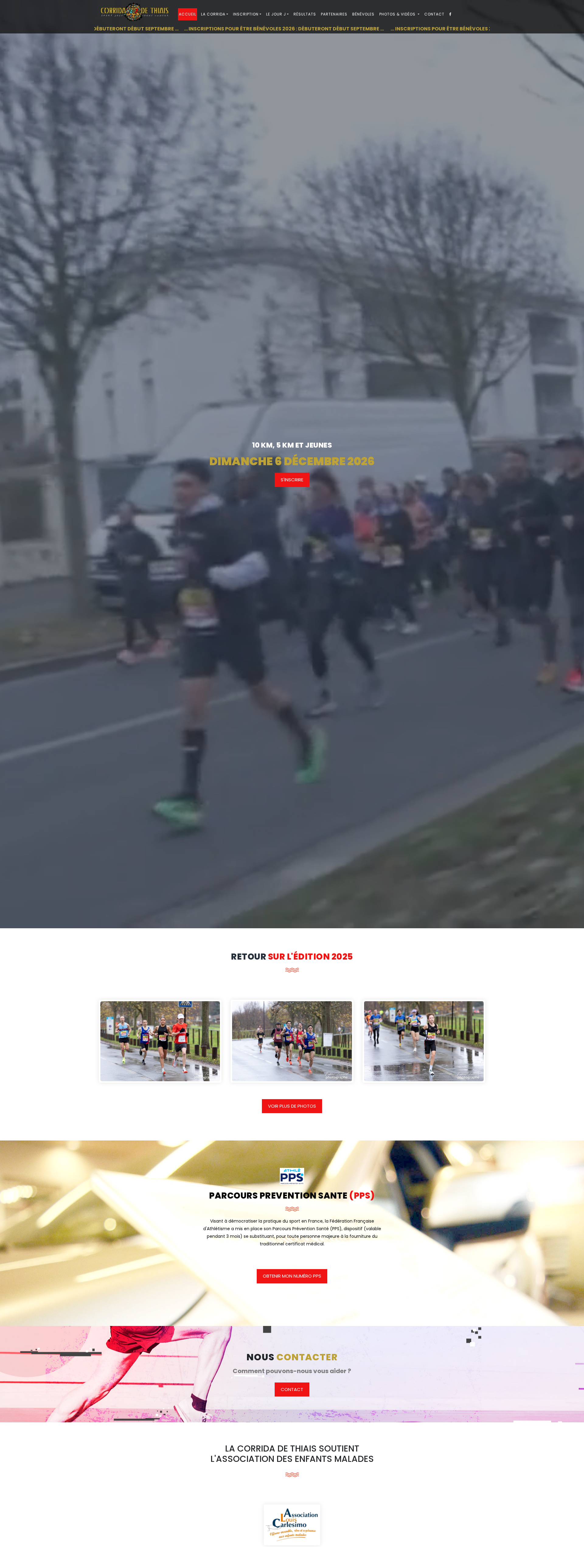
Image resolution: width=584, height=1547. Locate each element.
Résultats (305, 14)
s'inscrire (292, 479)
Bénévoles (363, 14)
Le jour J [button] (276, 14)
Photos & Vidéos (398, 14)
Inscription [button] (246, 14)
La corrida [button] (213, 14)
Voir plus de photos (292, 1106)
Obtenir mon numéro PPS (292, 1276)
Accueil (187, 14)
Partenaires (334, 14)
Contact (434, 14)
